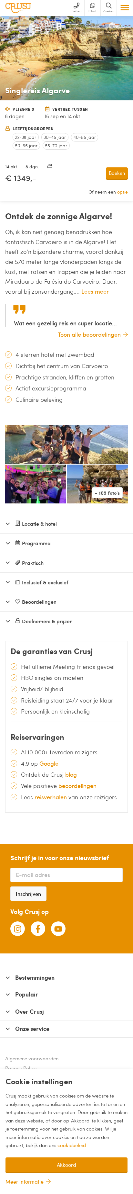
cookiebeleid (72, 1145)
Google (48, 763)
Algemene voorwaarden (31, 1058)
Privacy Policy (21, 1068)
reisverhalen (51, 797)
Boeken (117, 173)
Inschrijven (28, 893)
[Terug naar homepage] (18, 8)
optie (122, 192)
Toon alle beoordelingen (89, 334)
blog (71, 774)
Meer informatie (24, 1181)
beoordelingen (77, 786)
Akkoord (66, 1164)
